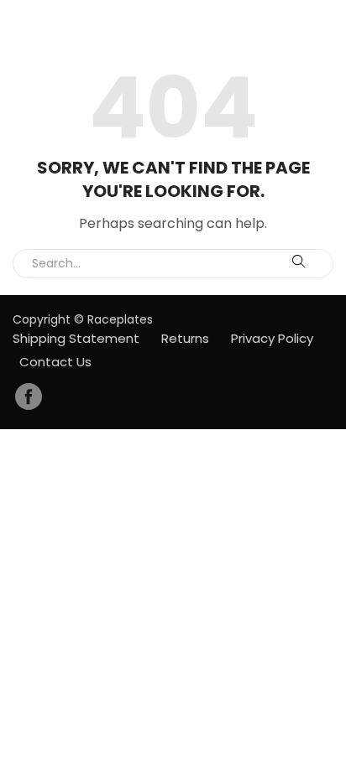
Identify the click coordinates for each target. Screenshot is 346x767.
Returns (185, 338)
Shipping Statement (76, 338)
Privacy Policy (272, 338)
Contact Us (55, 362)
